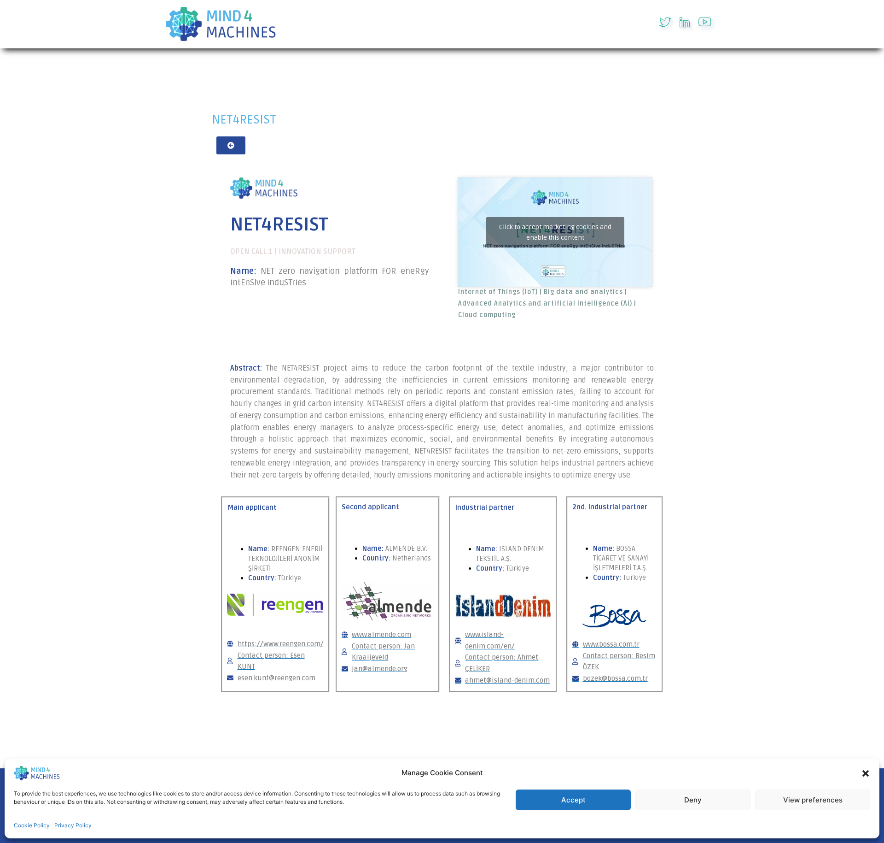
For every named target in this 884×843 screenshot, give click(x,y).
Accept (573, 800)
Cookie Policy (32, 825)
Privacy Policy (73, 825)
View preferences (813, 800)
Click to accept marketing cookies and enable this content (555, 232)
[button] (865, 773)
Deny (693, 800)
